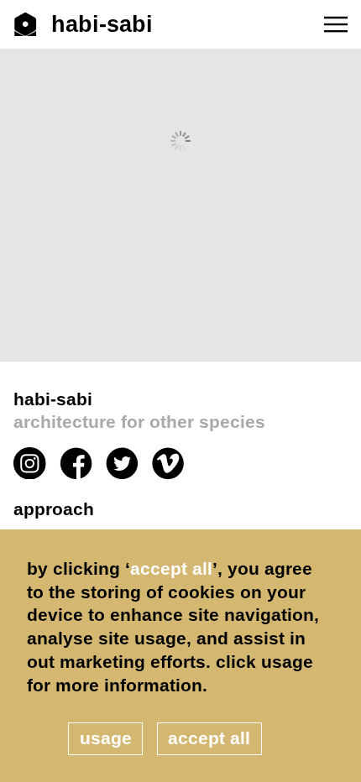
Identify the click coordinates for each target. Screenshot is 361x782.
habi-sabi (139, 410)
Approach (53, 509)
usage (106, 738)
